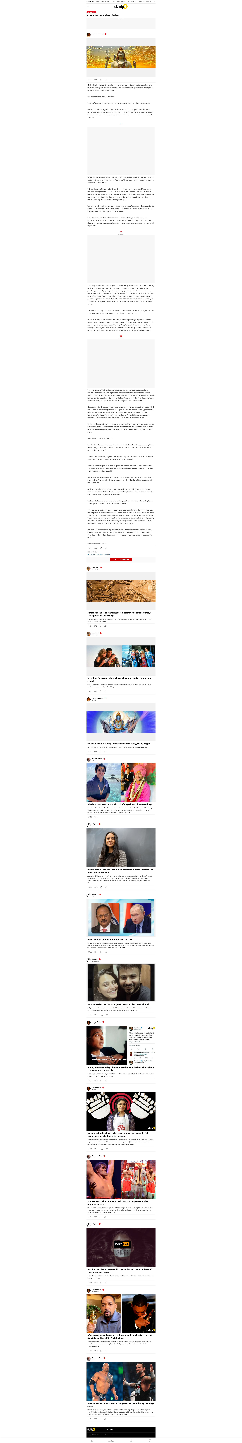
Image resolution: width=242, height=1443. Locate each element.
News (93, 760)
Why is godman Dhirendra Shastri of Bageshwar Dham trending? (119, 804)
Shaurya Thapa (96, 1022)
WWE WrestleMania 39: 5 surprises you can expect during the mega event (120, 1405)
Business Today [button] (106, 1)
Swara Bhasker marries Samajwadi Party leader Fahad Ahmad (118, 1004)
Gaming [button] (123, 1)
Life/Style (94, 700)
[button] (105, 34)
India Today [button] (116, 1)
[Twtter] (103, 1430)
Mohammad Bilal (97, 758)
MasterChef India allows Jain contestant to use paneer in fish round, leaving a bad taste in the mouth (118, 1134)
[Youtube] (111, 1429)
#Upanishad (107, 554)
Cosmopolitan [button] (132, 1)
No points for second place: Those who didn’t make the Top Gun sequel (119, 679)
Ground (93, 1157)
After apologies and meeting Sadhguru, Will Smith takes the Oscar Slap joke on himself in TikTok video (120, 1336)
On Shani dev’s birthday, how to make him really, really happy (118, 743)
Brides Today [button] (154, 1)
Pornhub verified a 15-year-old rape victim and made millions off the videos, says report (119, 1271)
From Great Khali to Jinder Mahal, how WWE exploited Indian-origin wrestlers (118, 1203)
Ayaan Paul (95, 567)
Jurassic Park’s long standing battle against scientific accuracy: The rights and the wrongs (119, 614)
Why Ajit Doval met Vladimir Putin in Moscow (110, 939)
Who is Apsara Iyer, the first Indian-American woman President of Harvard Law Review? (120, 871)
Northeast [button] (95, 1)
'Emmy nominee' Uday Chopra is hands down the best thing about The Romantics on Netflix (120, 1069)
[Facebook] (107, 1430)
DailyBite (94, 824)
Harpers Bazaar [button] (143, 1)
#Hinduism (100, 554)
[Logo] (91, 1429)
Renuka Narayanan (97, 34)
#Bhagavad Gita (91, 554)
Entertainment (95, 961)
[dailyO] (121, 6)
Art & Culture (91, 12)
